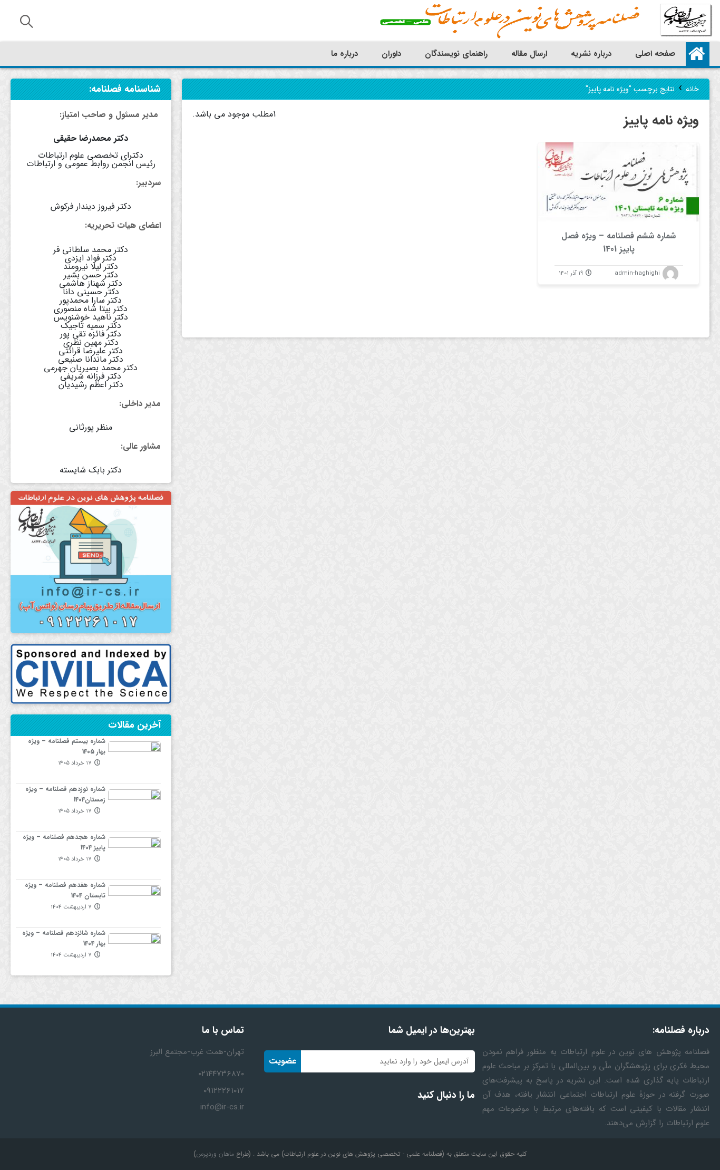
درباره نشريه (591, 53)
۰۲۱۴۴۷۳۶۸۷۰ (221, 1073)
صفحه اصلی (655, 53)
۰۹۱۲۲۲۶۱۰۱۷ (223, 1090)
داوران (391, 53)
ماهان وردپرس (215, 1154)
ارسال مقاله (529, 53)
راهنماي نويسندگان (456, 53)
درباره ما (344, 53)
